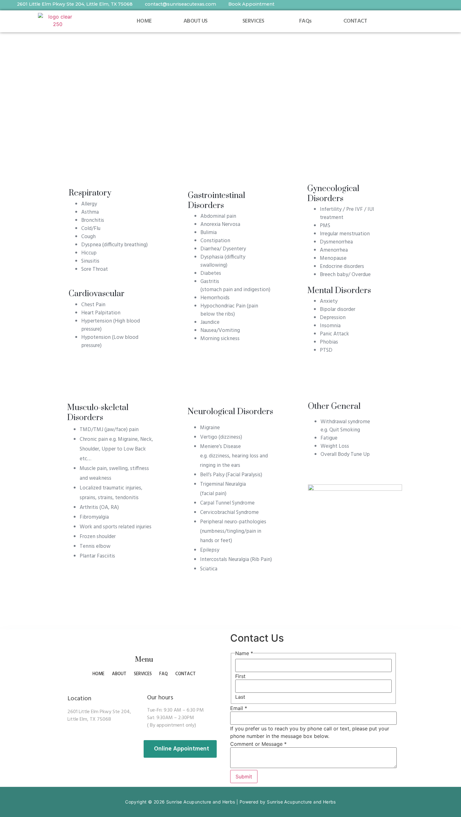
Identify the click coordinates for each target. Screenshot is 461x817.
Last (240, 696)
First (240, 676)
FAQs (305, 21)
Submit (244, 776)
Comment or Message (258, 743)
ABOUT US (195, 21)
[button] (197, 21)
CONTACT (355, 21)
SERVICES (253, 21)
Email (238, 708)
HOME (144, 21)
